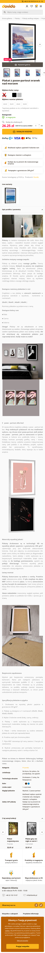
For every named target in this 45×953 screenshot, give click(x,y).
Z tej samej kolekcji (9, 818)
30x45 (12, 104)
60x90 (25, 104)
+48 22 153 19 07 (11, 895)
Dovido (36, 177)
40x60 (18, 104)
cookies (7, 931)
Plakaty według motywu (30, 18)
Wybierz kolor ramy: (10, 90)
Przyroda (25, 768)
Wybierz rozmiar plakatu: (13, 99)
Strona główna (7, 18)
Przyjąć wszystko (22, 946)
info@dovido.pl (31, 895)
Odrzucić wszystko (22, 941)
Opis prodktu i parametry (11, 209)
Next (40, 44)
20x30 (5, 104)
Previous (3, 832)
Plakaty (17, 18)
